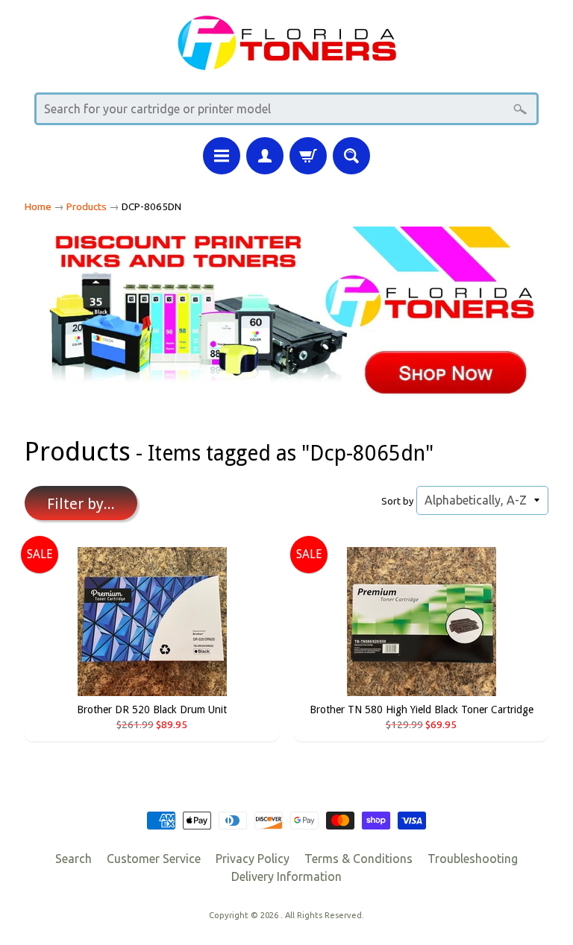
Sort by (397, 501)
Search (73, 858)
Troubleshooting (473, 858)
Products (86, 206)
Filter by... (81, 504)
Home (38, 206)
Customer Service (154, 858)
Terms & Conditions (358, 858)
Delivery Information (286, 876)
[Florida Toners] (286, 61)
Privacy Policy (252, 858)
